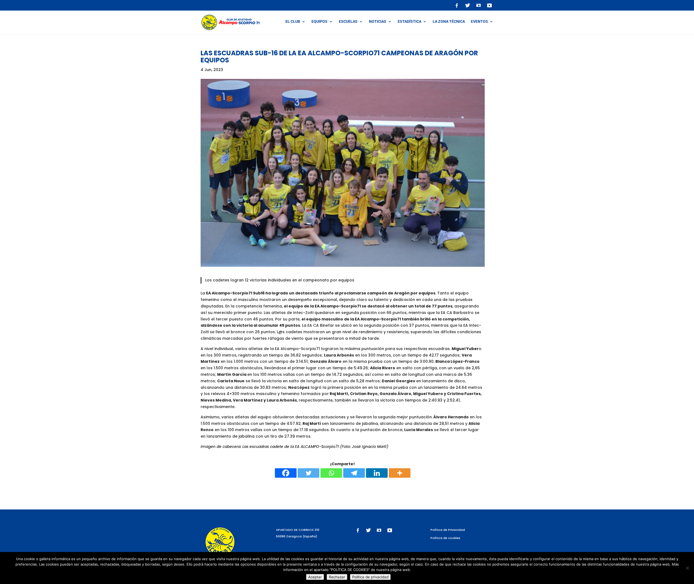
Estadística (409, 22)
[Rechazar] (687, 568)
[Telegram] (354, 473)
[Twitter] (308, 473)
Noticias (377, 22)
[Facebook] (286, 473)
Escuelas (348, 22)
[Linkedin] (377, 473)
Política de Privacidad (447, 530)
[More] (399, 473)
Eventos (479, 22)
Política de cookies (445, 538)
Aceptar (315, 577)
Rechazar (337, 577)
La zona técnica (449, 22)
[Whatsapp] (331, 473)
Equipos (319, 22)
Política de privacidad (370, 577)
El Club (292, 22)
